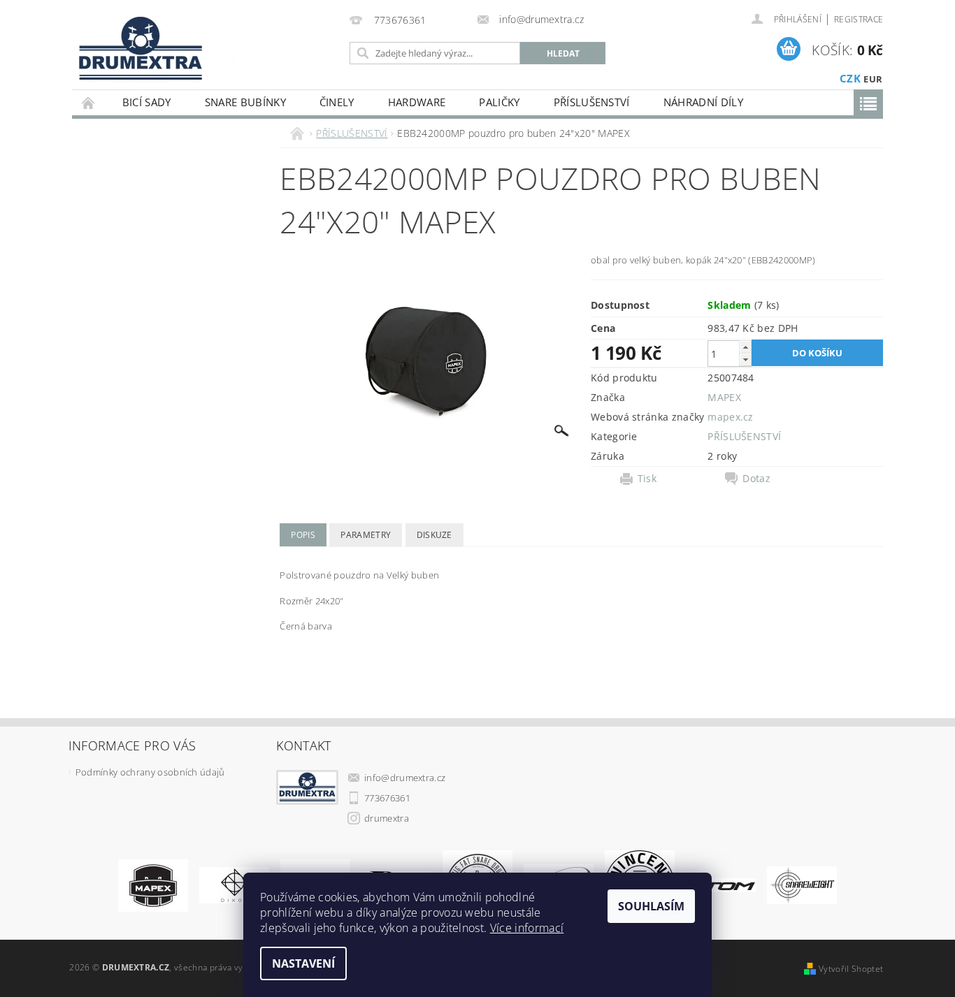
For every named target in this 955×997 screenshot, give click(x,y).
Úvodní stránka (89, 102)
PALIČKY (499, 102)
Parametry (365, 535)
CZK (850, 78)
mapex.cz (731, 416)
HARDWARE (417, 102)
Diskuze (434, 535)
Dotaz (756, 478)
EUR (872, 79)
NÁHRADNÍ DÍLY (703, 102)
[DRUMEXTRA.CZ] (135, 44)
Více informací (526, 928)
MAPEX (724, 397)
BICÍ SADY (146, 102)
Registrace (858, 19)
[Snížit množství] (745, 359)
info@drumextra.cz (404, 777)
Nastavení (303, 963)
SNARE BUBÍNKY (245, 102)
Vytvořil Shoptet (851, 969)
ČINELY (336, 102)
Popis (303, 535)
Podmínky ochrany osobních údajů (150, 772)
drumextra (386, 818)
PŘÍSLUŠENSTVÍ (592, 102)
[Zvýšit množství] (745, 347)
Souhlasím (651, 906)
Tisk (647, 478)
